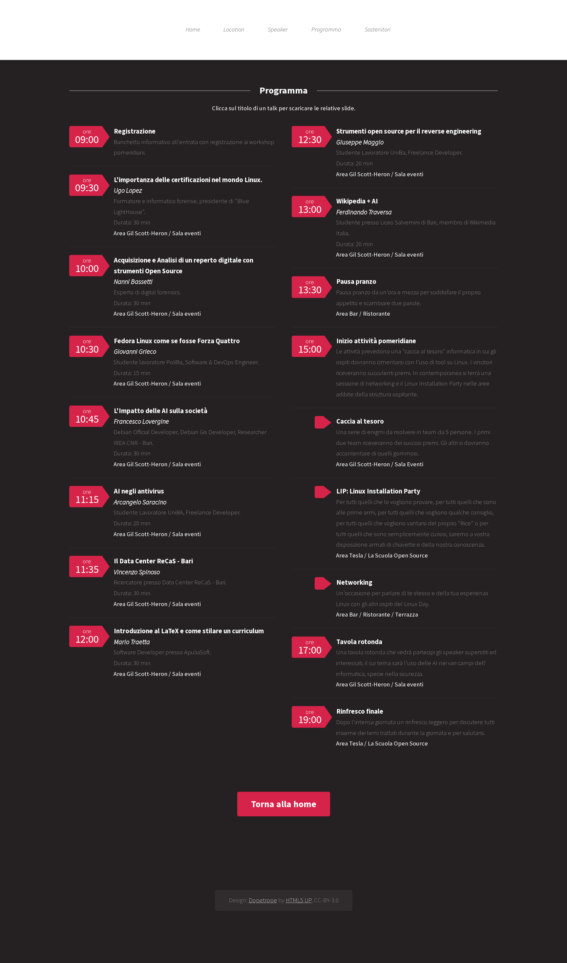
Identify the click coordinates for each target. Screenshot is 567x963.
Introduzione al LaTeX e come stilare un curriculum (189, 631)
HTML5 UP (298, 900)
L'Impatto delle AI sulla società (160, 411)
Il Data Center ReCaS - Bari (153, 561)
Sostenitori (377, 29)
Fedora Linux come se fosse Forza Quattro (177, 341)
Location (233, 29)
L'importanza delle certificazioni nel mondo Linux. (188, 180)
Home (193, 29)
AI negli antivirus (139, 491)
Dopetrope (263, 900)
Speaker (278, 29)
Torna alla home (283, 804)
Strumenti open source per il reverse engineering (408, 131)
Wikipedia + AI (357, 201)
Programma (326, 29)
